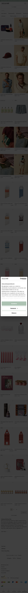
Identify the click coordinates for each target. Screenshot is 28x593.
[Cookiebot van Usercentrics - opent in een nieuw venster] (20, 279)
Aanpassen (13, 308)
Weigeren (14, 313)
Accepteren (14, 303)
